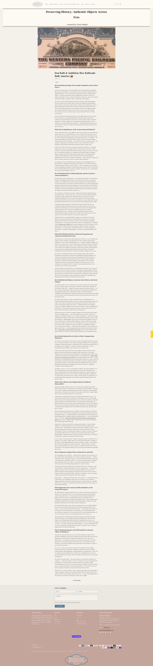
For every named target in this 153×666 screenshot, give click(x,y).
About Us (56, 617)
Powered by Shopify (46, 651)
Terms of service (65, 651)
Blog (77, 619)
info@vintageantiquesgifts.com (106, 630)
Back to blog (77, 580)
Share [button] (57, 82)
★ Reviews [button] (152, 334)
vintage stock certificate (64, 224)
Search (55, 615)
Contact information (78, 651)
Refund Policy (79, 615)
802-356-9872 (107, 627)
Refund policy (53, 651)
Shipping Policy (57, 619)
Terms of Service (57, 621)
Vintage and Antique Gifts (38, 651)
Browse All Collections (81, 621)
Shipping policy (71, 651)
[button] (70, 4)
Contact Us (79, 617)
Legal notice (85, 651)
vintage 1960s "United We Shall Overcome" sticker (69, 329)
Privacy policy (58, 651)
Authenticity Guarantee (81, 623)
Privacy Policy (57, 623)
